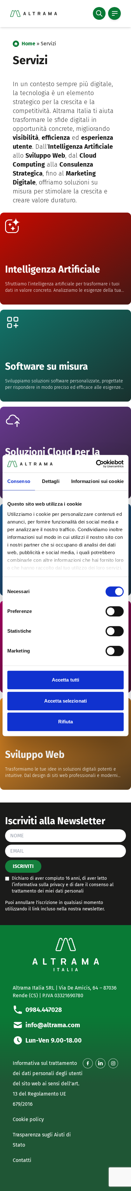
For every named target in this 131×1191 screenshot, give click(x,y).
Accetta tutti (65, 679)
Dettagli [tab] (50, 481)
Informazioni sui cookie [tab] (97, 481)
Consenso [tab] (18, 481)
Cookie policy (28, 1119)
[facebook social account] (88, 1063)
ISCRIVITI (23, 866)
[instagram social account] (113, 1063)
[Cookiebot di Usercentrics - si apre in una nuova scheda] (96, 464)
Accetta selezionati (65, 701)
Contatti (22, 1160)
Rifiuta (65, 721)
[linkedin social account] (100, 1063)
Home (28, 44)
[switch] (115, 611)
